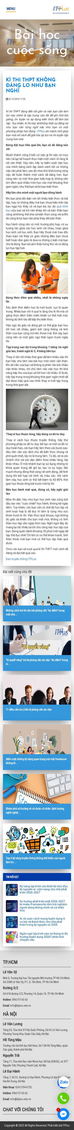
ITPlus (40, 131)
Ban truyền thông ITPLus (21, 559)
